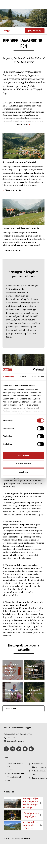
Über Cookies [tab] (38, 377)
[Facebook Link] (6, 748)
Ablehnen (23, 472)
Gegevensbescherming (16, 773)
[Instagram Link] (12, 748)
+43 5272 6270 (12, 738)
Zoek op (36, 30)
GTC (9, 781)
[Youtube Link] (25, 748)
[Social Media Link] (31, 748)
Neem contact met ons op (16, 765)
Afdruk (10, 770)
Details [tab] (23, 377)
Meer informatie (13, 191)
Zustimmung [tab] (8, 377)
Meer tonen (11, 709)
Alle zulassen (23, 455)
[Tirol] (7, 30)
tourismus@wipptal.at (15, 741)
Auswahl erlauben (23, 464)
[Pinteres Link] (18, 748)
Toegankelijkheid (14, 777)
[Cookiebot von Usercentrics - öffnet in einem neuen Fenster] (33, 369)
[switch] (40, 428)
